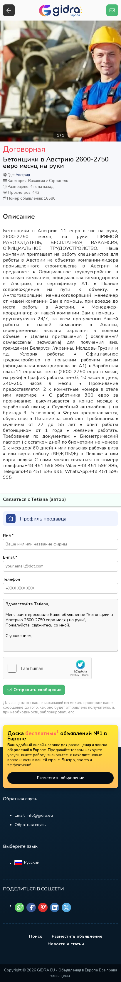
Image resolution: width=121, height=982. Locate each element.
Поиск (35, 936)
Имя (8, 535)
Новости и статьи (66, 944)
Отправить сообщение (36, 690)
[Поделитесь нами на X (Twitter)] (66, 907)
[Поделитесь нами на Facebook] (31, 907)
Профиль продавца (43, 519)
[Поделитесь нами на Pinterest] (43, 907)
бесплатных (42, 733)
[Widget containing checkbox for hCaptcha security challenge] (47, 668)
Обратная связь (30, 825)
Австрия (23, 175)
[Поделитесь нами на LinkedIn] (54, 907)
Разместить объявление (60, 778)
